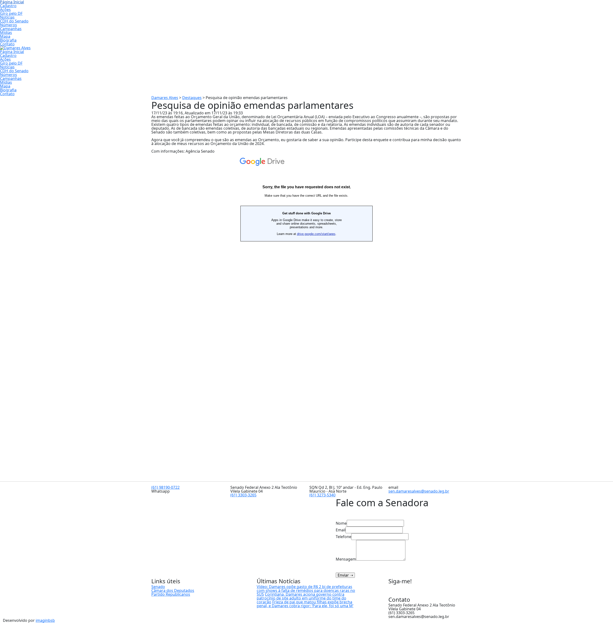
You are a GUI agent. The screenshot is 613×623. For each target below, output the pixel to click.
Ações (5, 9)
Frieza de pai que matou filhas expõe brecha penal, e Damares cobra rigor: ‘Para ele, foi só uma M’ (305, 603)
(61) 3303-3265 (243, 495)
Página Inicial (12, 51)
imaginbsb (45, 620)
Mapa (5, 36)
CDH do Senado (14, 21)
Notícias (7, 17)
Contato (7, 44)
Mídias (6, 32)
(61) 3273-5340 (322, 495)
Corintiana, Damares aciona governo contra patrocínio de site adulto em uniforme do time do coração (301, 598)
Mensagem (346, 558)
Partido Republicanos (170, 594)
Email (341, 530)
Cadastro (8, 5)
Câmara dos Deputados (172, 590)
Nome (341, 523)
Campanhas (11, 28)
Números (8, 25)
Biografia (8, 40)
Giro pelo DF (11, 13)
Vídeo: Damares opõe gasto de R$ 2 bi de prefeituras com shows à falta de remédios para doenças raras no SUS (306, 590)
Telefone (343, 536)
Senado (158, 586)
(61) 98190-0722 (165, 487)
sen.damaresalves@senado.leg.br (418, 491)
